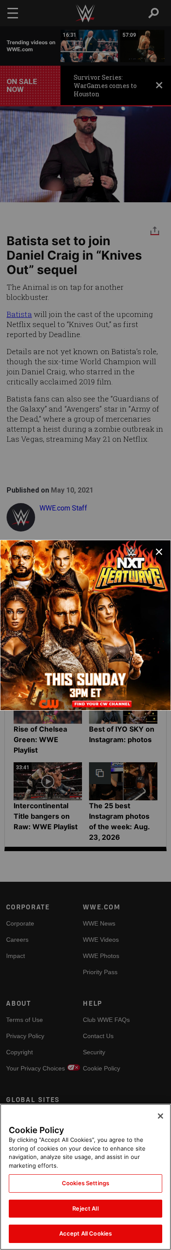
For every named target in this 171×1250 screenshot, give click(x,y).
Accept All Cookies (85, 1233)
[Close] (160, 1116)
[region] (85, 1177)
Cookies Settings (85, 1183)
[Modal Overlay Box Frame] (85, 625)
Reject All (85, 1208)
